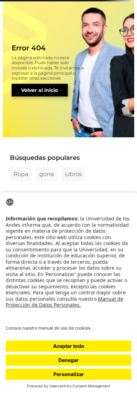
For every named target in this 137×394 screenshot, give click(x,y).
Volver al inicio (39, 90)
